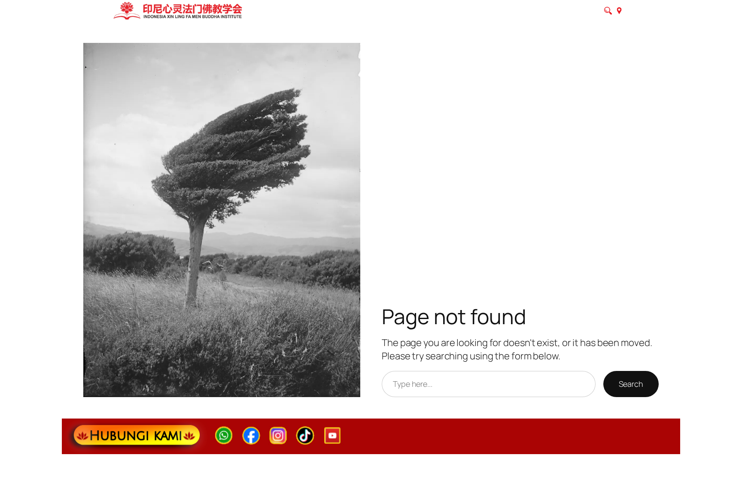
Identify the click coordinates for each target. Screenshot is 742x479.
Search (631, 384)
